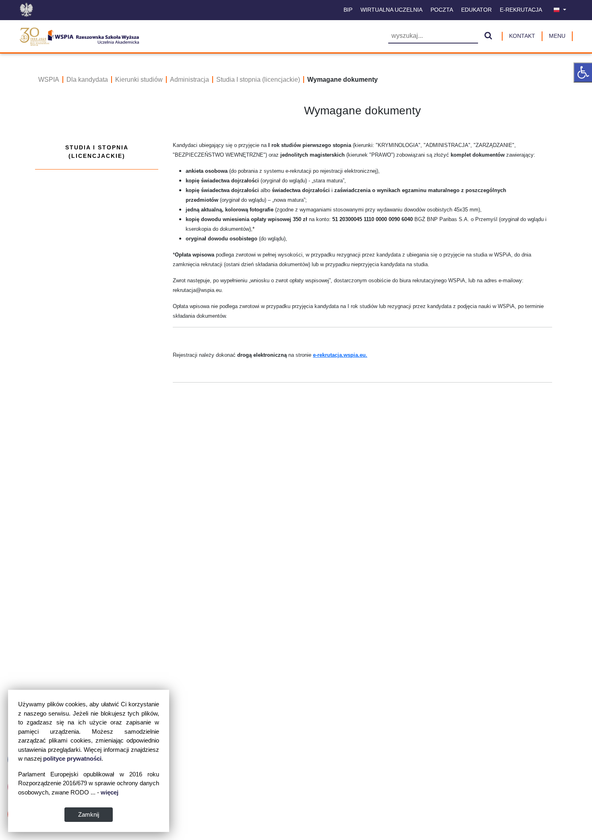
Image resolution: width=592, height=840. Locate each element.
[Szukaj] (488, 36)
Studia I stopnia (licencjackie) (258, 79)
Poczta (442, 9)
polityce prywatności (72, 758)
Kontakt (522, 36)
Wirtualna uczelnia (391, 9)
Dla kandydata (87, 79)
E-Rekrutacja (521, 9)
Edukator (476, 9)
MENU (557, 36)
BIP (348, 9)
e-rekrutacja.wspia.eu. (340, 355)
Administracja (189, 79)
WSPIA (48, 79)
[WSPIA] (79, 35)
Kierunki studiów (139, 79)
